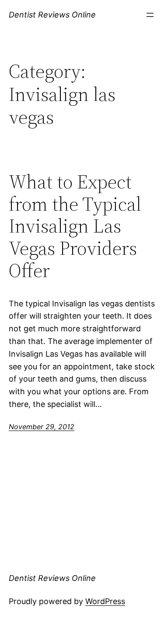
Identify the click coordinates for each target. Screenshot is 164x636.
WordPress (105, 601)
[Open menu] (150, 15)
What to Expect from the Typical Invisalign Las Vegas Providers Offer (75, 226)
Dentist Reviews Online (52, 14)
